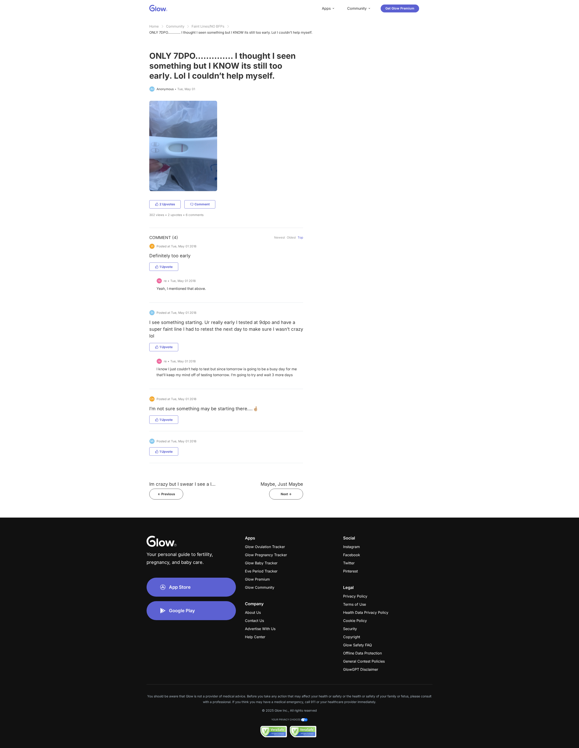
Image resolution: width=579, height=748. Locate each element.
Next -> (286, 494)
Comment (202, 204)
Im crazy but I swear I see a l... (182, 484)
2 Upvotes (167, 204)
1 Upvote (166, 267)
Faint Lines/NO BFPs (208, 26)
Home (154, 26)
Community (175, 26)
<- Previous (166, 494)
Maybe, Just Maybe (282, 484)
